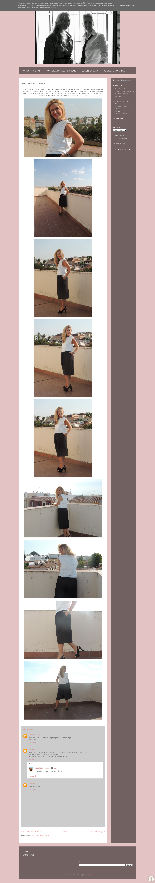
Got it (134, 5)
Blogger (89, 875)
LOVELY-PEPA (119, 89)
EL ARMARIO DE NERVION (124, 91)
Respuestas (35, 764)
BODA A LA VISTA (120, 114)
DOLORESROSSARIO (42, 768)
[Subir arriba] (151, 878)
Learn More (125, 5)
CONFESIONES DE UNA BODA (123, 108)
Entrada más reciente (31, 831)
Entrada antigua (97, 831)
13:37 (38, 749)
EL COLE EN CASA (90, 70)
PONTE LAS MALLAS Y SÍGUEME (61, 70)
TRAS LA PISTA (119, 96)
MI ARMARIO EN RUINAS (123, 94)
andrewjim (118, 122)
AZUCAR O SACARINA (114, 70)
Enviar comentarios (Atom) (40, 836)
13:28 (38, 735)
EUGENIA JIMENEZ (121, 139)
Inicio (65, 831)
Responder (32, 743)
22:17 (38, 784)
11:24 (56, 768)
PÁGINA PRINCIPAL (31, 70)
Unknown (32, 735)
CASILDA (117, 111)
